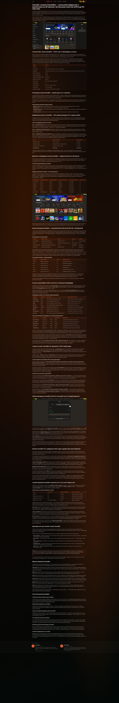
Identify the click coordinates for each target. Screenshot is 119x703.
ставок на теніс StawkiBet (79, 382)
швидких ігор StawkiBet (68, 343)
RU (85, 1)
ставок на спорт (64, 357)
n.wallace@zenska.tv (68, 650)
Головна (48, 1)
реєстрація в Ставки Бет (48, 95)
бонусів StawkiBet (76, 278)
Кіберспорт (64, 1)
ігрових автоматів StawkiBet (77, 332)
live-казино (55, 338)
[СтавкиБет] (80, 1)
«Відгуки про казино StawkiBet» (61, 589)
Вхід (51, 1)
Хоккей (55, 1)
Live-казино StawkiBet (36, 334)
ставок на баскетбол (77, 390)
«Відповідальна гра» (69, 557)
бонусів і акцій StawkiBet (36, 523)
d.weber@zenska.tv (40, 650)
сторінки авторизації (59, 101)
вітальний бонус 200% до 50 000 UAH (69, 99)
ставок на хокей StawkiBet (41, 392)
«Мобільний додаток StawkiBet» (64, 622)
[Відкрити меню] (33, 1)
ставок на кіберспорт (48, 387)
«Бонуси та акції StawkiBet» (79, 629)
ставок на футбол (48, 371)
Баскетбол (59, 1)
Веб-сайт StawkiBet (35, 17)
